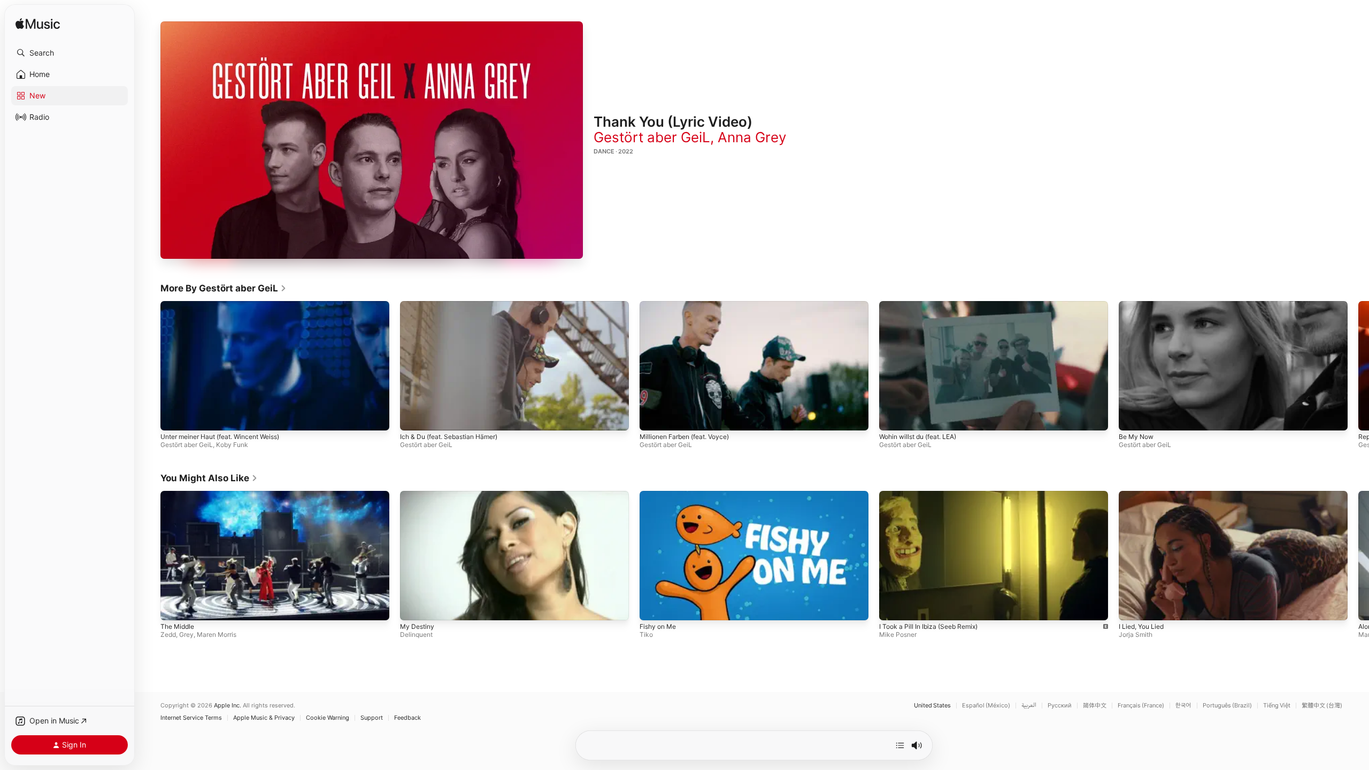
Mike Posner (898, 634)
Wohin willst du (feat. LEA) (917, 437)
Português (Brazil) (1227, 706)
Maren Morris (216, 634)
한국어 (1183, 706)
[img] (38, 24)
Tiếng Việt (1276, 706)
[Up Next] (900, 745)
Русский (1060, 706)
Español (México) (986, 706)
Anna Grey (752, 137)
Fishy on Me (658, 626)
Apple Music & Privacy (264, 718)
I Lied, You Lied (1141, 626)
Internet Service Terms (191, 718)
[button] (69, 53)
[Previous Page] (149, 366)
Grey (186, 634)
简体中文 (1094, 706)
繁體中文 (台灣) (1322, 706)
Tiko (646, 634)
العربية (1028, 706)
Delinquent (416, 634)
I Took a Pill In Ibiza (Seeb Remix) (928, 626)
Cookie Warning (327, 718)
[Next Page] (1358, 366)
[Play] (372, 140)
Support (371, 718)
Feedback (407, 718)
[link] (223, 288)
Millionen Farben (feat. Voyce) (684, 437)
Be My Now (1136, 437)
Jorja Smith (1135, 634)
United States (932, 706)
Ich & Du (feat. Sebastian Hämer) (448, 437)
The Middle (177, 626)
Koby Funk (232, 445)
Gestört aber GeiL (652, 137)
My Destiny (417, 626)
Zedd (168, 634)
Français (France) (1141, 706)
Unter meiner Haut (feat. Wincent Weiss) (219, 437)
